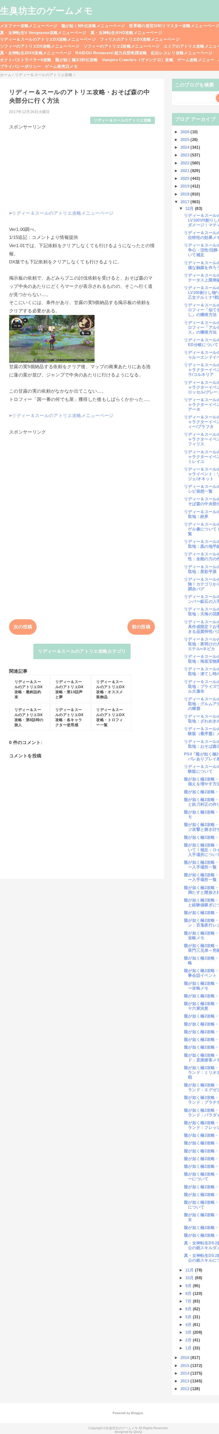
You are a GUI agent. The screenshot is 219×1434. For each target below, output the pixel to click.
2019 (186, 186)
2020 (186, 178)
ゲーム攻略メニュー (195, 59)
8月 (189, 1293)
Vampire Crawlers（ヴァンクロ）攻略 (138, 59)
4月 (189, 1324)
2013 (186, 1381)
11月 (190, 1270)
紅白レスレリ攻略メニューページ (182, 53)
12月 (190, 208)
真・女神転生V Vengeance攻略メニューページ (43, 32)
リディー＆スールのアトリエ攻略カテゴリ (82, 651)
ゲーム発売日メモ (61, 66)
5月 (189, 1317)
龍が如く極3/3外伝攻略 (76, 59)
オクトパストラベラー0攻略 (25, 59)
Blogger (137, 1413)
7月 (189, 1301)
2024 (186, 147)
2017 (186, 201)
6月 (189, 1309)
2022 (186, 163)
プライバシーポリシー (20, 66)
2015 (186, 1365)
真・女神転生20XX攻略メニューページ (35, 53)
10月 (190, 1277)
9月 (189, 1285)
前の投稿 (141, 626)
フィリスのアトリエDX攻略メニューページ (139, 39)
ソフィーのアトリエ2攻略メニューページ (121, 46)
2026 (186, 132)
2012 (186, 1388)
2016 (186, 1357)
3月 (189, 1332)
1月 (189, 1348)
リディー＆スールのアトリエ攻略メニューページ (63, 213)
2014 (186, 1373)
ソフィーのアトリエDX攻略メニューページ (40, 46)
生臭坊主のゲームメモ (46, 11)
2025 (186, 139)
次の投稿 (23, 626)
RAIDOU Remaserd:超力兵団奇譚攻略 (111, 53)
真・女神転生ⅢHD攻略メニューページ (126, 32)
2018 (186, 194)
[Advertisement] (82, 167)
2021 (186, 170)
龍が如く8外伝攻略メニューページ (93, 25)
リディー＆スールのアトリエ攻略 (122, 120)
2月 (189, 1340)
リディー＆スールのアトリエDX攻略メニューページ (48, 39)
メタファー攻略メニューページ (28, 25)
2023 (186, 155)
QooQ (137, 1432)
